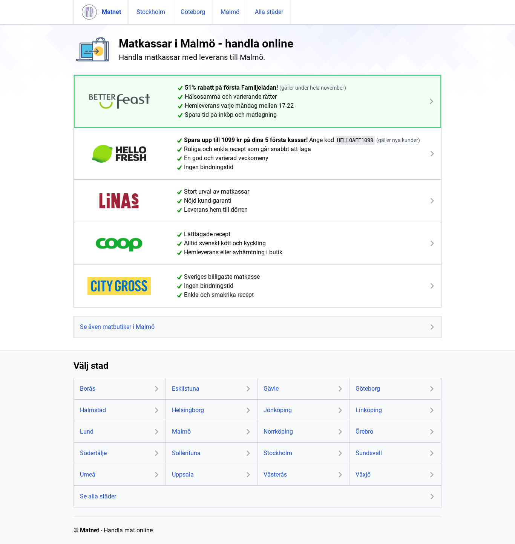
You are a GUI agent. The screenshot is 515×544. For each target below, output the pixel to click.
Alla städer (269, 11)
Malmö (230, 11)
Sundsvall (369, 453)
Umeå (87, 474)
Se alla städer (98, 496)
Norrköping (278, 431)
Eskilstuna (185, 388)
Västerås (275, 474)
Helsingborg (188, 410)
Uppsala (183, 474)
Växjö (363, 474)
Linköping (369, 410)
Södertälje (93, 453)
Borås (87, 388)
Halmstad (93, 410)
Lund (86, 431)
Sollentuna (186, 453)
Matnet (89, 530)
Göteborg (193, 11)
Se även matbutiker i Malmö (117, 326)
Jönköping (278, 410)
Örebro (364, 431)
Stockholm (150, 11)
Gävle (271, 388)
